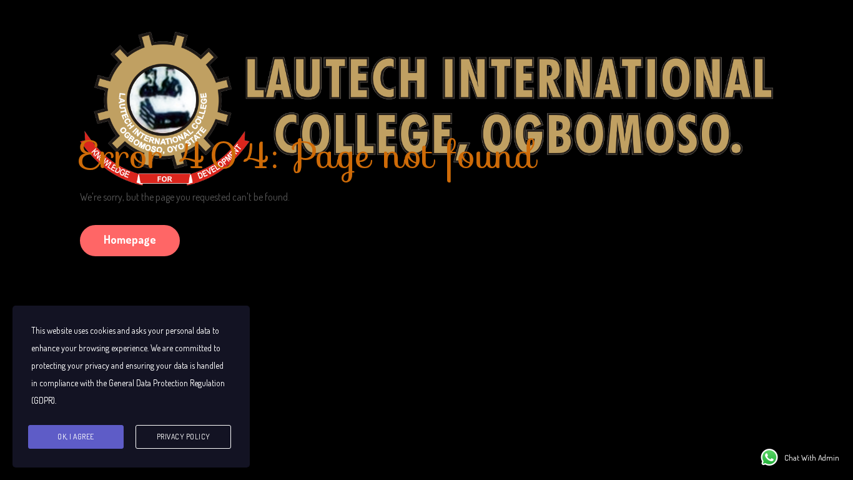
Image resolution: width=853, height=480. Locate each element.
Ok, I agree (75, 436)
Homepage (130, 239)
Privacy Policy (183, 436)
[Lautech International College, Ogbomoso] (426, 63)
